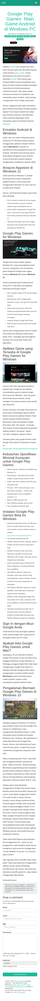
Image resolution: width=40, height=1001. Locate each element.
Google (14, 79)
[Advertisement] (20, 997)
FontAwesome (26, 985)
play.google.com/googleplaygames (19, 535)
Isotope (7, 986)
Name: (5, 907)
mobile (33, 36)
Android (13, 67)
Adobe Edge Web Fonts (19, 986)
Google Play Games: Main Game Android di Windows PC (20, 21)
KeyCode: (6, 960)
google (19, 36)
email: (5, 916)
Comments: (7, 932)
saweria (12, 992)
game (13, 36)
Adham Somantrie (19, 981)
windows (20, 39)
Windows (6, 124)
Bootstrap (14, 985)
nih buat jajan (21, 992)
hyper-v (26, 36)
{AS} (4, 2)
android (7, 36)
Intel (15, 497)
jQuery (19, 985)
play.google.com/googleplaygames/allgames (20, 448)
